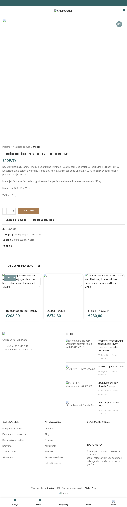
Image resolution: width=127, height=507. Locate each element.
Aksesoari (7, 457)
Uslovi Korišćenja (53, 463)
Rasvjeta (7, 446)
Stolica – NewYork (98, 311)
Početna (6, 147)
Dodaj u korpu (28, 210)
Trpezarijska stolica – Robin (21, 311)
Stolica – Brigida (56, 311)
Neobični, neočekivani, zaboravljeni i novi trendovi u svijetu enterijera (110, 345)
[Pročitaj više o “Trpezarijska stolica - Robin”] (37, 278)
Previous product (116, 147)
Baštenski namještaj (13, 440)
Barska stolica (19, 240)
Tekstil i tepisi (9, 451)
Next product (123, 147)
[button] (79, 278)
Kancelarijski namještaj (14, 434)
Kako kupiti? (51, 446)
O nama (49, 440)
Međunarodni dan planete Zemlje (108, 384)
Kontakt (49, 451)
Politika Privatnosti (54, 457)
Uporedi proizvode (16, 220)
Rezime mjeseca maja (111, 366)
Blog (47, 434)
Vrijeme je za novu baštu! (108, 404)
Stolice (36, 147)
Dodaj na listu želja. (44, 220)
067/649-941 (21, 346)
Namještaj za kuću (21, 147)
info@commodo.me (22, 349)
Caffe (31, 240)
